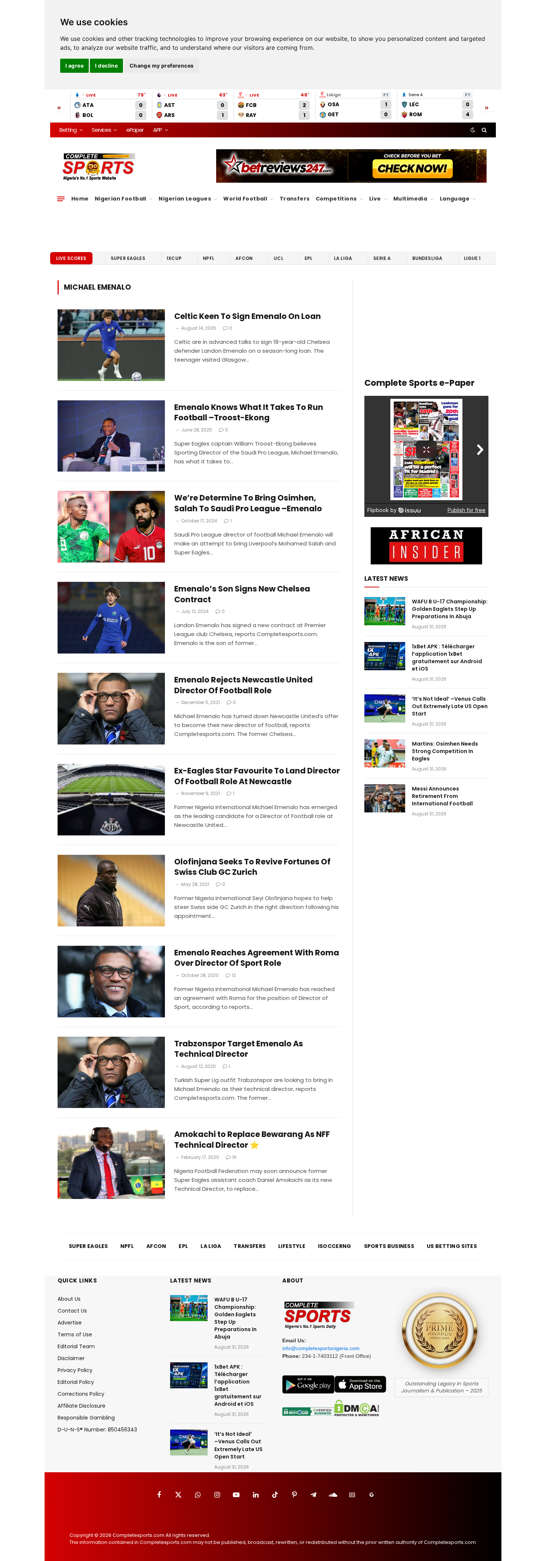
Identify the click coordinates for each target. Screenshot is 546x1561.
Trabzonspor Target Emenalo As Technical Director (238, 1049)
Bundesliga (427, 258)
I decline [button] (106, 65)
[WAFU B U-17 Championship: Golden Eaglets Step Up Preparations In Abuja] (384, 611)
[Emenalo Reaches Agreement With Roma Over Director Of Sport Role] (111, 981)
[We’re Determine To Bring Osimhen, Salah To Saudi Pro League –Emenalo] (111, 527)
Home (80, 198)
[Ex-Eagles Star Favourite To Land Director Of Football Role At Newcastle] (111, 799)
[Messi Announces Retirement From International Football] (384, 798)
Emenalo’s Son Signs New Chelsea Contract (242, 594)
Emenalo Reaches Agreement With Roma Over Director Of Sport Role (256, 958)
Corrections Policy (81, 1394)
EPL (308, 258)
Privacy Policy (75, 1370)
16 (234, 1157)
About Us (69, 1299)
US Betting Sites (452, 1246)
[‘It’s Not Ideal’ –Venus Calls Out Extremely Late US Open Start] (384, 708)
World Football (245, 198)
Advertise (70, 1322)
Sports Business (389, 1246)
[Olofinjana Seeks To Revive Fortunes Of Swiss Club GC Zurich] (111, 890)
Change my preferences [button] (162, 65)
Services (101, 130)
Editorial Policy (76, 1382)
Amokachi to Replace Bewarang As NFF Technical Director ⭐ (252, 1139)
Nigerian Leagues (185, 198)
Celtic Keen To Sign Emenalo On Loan (247, 316)
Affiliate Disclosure (81, 1406)
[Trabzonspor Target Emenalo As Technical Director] (111, 1072)
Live (375, 198)
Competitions (336, 198)
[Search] (483, 130)
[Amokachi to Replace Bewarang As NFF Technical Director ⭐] (111, 1163)
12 (234, 975)
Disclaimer (71, 1358)
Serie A (382, 258)
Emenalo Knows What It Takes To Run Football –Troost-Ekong (248, 412)
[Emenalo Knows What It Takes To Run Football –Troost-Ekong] (111, 436)
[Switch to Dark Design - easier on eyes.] (473, 130)
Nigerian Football (120, 198)
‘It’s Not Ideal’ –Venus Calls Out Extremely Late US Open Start (450, 706)
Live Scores (71, 258)
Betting (68, 130)
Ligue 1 (472, 258)
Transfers (295, 198)
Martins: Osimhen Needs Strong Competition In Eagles (445, 751)
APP (157, 130)
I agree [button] (74, 65)
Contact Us (72, 1310)
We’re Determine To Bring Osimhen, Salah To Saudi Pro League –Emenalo (248, 503)
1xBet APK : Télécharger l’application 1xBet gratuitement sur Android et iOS (447, 657)
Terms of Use (75, 1334)
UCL (278, 258)
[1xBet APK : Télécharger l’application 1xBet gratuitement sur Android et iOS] (384, 656)
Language (454, 198)
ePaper (134, 130)
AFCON (244, 258)
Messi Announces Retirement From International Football (442, 796)
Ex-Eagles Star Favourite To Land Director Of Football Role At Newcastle (257, 776)
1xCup (174, 258)
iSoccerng (334, 1246)
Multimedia (410, 198)
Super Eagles (128, 258)
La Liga (343, 258)
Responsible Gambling (86, 1417)
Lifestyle (291, 1246)
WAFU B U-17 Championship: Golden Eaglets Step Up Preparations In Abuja (450, 609)
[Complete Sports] (99, 167)
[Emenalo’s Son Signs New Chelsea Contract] (111, 618)
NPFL (208, 258)
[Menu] (61, 199)
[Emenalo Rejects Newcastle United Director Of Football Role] (111, 708)
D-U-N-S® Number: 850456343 (97, 1429)
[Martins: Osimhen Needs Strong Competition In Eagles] (384, 753)
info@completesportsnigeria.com (321, 1348)
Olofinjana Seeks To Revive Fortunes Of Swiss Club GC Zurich (252, 867)
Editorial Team (76, 1346)
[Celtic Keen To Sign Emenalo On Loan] (111, 345)
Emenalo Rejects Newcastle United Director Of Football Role (243, 685)
